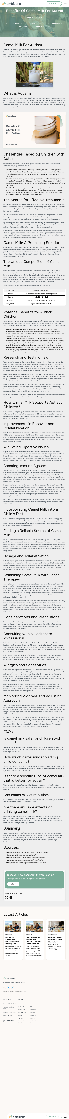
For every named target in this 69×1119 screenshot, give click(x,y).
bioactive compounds (55, 473)
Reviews (32, 1018)
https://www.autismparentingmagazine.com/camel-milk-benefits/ (28, 853)
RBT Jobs (32, 1004)
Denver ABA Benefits (21, 1022)
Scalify (14, 991)
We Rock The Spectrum (33, 1022)
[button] (65, 3)
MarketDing (22, 991)
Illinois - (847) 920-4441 (9, 1004)
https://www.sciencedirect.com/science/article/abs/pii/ (25, 860)
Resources (33, 1009)
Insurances (33, 1015)
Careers (20, 1015)
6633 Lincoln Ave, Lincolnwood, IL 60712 (8, 1016)
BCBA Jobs (33, 1007)
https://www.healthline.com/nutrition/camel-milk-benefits (25, 858)
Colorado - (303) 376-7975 (8, 1008)
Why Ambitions (22, 1012)
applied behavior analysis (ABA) (45, 215)
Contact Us (13, 884)
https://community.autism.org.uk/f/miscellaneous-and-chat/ (26, 863)
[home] (11, 3)
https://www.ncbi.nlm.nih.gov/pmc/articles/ (21, 855)
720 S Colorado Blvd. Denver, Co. (8, 1021)
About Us (20, 1004)
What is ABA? (21, 1009)
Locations (32, 1012)
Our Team (20, 1018)
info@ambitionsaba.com (9, 1012)
